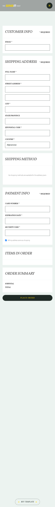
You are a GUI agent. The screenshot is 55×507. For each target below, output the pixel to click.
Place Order (27, 298)
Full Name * (10, 72)
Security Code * (12, 227)
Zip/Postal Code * (13, 127)
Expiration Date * (13, 215)
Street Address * (13, 84)
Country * (9, 139)
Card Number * (12, 203)
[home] (11, 5)
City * (7, 104)
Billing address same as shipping (19, 240)
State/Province (12, 116)
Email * (8, 42)
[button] (49, 6)
